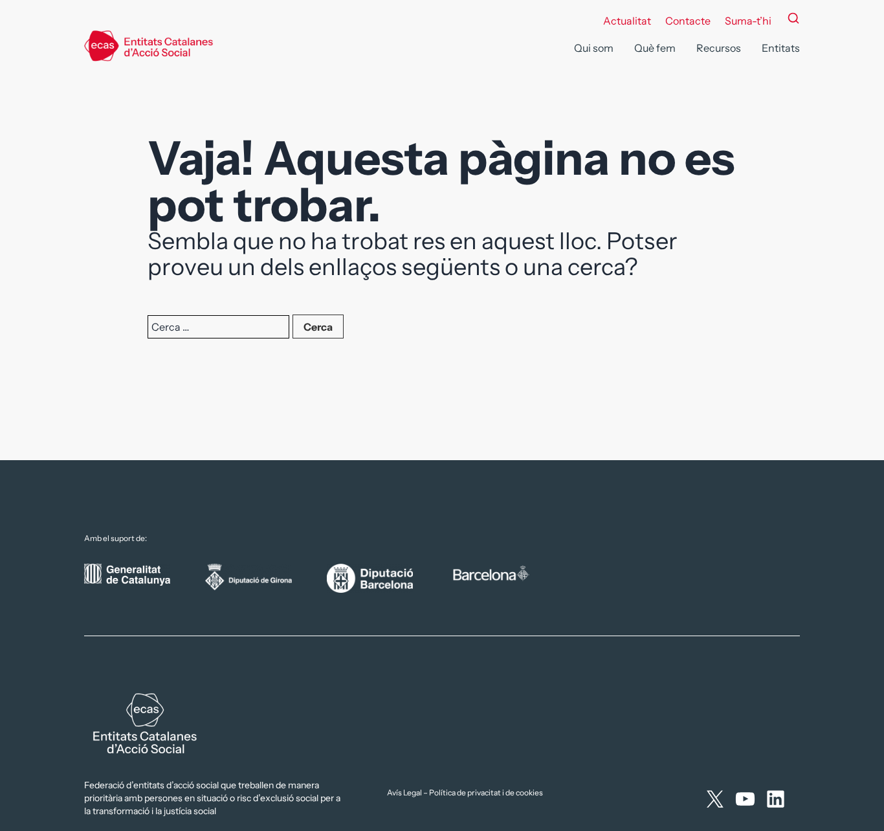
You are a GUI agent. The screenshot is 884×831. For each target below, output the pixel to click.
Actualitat (627, 20)
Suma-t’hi (748, 20)
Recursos (718, 47)
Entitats (781, 47)
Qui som (593, 47)
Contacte (688, 20)
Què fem (655, 47)
